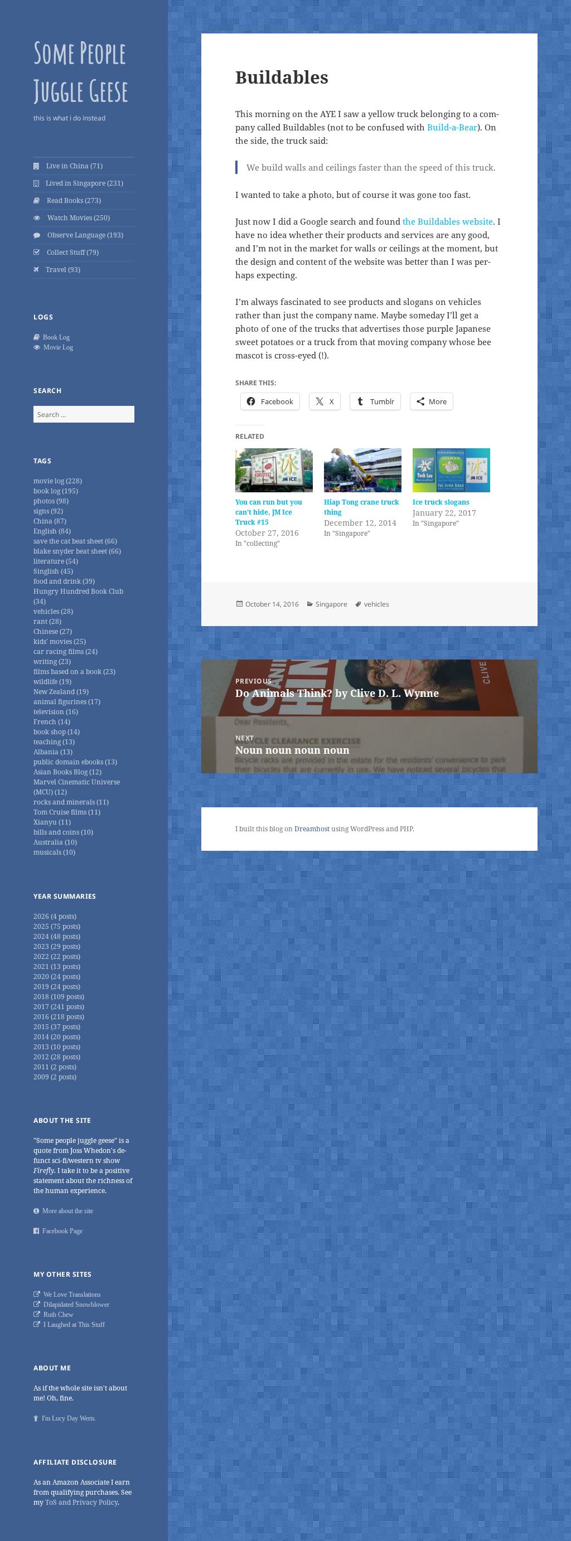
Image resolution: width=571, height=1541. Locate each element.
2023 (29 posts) (56, 946)
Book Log (55, 337)
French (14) (51, 721)
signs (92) (48, 511)
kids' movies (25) (59, 641)
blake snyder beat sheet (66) (77, 551)
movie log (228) (57, 481)
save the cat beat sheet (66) (75, 541)
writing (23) (52, 661)
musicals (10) (54, 852)
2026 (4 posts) (54, 916)
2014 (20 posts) (56, 1036)
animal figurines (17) (66, 701)
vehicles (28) (53, 611)
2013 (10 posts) (56, 1046)
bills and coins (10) (63, 832)
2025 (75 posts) (56, 926)
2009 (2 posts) (54, 1077)
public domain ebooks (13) (75, 762)
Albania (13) (52, 752)
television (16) (55, 711)
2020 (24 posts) (56, 976)
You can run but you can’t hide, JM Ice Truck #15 (268, 512)
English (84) (52, 531)
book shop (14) (56, 731)
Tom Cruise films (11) (66, 812)
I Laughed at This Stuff (72, 1324)
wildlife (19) (52, 681)
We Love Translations (70, 1294)
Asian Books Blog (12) (67, 772)
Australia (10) (55, 842)
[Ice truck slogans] (451, 470)
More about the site (66, 1211)
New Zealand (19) (61, 691)
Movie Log (56, 347)
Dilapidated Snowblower (74, 1304)
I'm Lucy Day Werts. (67, 1418)
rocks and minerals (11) (71, 802)
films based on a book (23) (74, 671)
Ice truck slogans (441, 502)
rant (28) (47, 621)
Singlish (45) (53, 571)
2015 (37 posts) (56, 1026)
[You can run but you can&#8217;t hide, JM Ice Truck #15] (274, 470)
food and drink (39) (64, 581)
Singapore (331, 604)
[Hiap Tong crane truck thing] (362, 470)
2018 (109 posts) (58, 996)
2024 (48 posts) (56, 936)
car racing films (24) (65, 651)
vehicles (376, 604)
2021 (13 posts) (56, 966)
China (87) (49, 521)
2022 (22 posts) (56, 956)
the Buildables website (448, 221)
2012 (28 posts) (56, 1057)
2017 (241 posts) (58, 1006)
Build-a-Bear (452, 127)
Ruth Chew (57, 1314)
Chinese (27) (52, 631)
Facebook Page (61, 1231)
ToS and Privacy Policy (81, 1502)
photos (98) (51, 501)
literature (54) (55, 561)
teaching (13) (54, 742)
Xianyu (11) (52, 822)
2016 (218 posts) (58, 1016)
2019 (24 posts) (56, 986)
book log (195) (55, 491)
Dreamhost (312, 829)
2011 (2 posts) (54, 1067)
